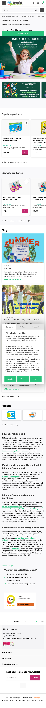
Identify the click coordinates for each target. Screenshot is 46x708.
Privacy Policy (31, 700)
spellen (16, 451)
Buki (22, 538)
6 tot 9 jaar (23, 509)
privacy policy (33, 365)
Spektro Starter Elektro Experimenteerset (12, 140)
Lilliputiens (6, 540)
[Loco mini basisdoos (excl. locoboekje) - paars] (16, 186)
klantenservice (15, 549)
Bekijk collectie (23, 33)
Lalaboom (33, 538)
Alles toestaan (10, 379)
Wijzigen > (35, 379)
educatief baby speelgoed (12, 507)
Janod (17, 538)
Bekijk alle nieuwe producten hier (14, 221)
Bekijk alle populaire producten (13, 162)
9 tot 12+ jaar (35, 509)
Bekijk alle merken (8, 425)
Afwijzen (23, 379)
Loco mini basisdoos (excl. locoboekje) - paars (13, 198)
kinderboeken (7, 451)
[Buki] (32, 415)
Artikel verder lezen (11, 279)
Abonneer (35, 678)
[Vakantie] (23, 248)
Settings (23, 327)
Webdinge (36, 697)
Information (36, 327)
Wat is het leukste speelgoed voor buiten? (22, 320)
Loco (27, 538)
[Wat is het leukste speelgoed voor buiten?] (23, 299)
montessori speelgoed (10, 477)
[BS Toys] (11, 415)
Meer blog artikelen (9, 396)
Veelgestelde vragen (13, 633)
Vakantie (7, 268)
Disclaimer (22, 700)
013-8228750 (10, 636)
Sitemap (40, 700)
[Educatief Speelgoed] (14, 3)
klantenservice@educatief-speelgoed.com (21, 638)
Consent (9, 327)
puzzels (25, 451)
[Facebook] (23, 685)
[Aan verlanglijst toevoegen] (26, 123)
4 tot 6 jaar (14, 509)
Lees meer (6, 566)
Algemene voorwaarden (9, 700)
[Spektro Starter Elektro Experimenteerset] (16, 128)
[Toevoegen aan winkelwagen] (25, 152)
